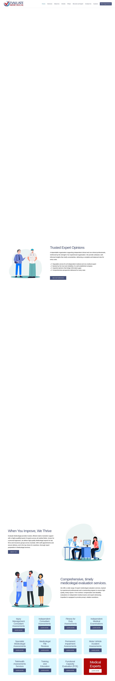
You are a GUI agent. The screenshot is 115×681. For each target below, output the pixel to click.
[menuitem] (43, 4)
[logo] (13, 4)
